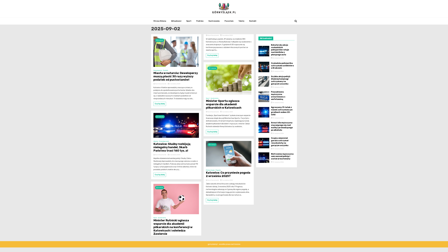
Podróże (199, 21)
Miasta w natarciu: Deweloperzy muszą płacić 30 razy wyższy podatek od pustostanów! (175, 76)
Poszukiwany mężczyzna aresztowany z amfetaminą (278, 95)
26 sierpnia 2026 (278, 58)
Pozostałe (229, 21)
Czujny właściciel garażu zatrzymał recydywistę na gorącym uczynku (279, 141)
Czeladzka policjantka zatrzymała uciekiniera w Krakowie (282, 65)
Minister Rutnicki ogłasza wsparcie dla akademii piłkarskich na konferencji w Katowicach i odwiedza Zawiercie (172, 227)
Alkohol (155, 141)
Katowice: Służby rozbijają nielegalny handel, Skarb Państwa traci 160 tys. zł (171, 147)
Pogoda (218, 170)
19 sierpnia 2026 (278, 71)
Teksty (241, 21)
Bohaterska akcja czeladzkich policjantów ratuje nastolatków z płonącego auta (280, 50)
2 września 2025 (174, 84)
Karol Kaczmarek (161, 84)
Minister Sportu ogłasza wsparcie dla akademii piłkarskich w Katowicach (223, 104)
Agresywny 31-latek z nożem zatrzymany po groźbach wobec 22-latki (281, 111)
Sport (188, 21)
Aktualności (176, 21)
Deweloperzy (157, 70)
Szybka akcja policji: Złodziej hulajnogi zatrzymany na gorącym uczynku (280, 80)
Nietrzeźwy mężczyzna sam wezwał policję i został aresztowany (282, 156)
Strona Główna (159, 21)
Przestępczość (164, 141)
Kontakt (252, 21)
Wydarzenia (162, 218)
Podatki (165, 70)
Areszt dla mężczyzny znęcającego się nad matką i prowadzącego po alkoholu (282, 126)
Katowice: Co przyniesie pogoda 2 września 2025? (228, 174)
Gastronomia (214, 21)
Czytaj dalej (160, 104)
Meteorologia (210, 170)
